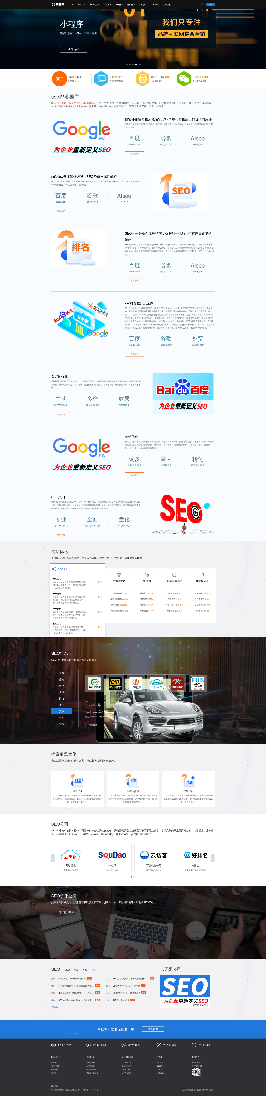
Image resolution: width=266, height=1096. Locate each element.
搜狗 (93, 969)
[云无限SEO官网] (57, 4)
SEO (67, 969)
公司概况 (160, 1062)
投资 (61, 692)
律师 (61, 717)
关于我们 (167, 4)
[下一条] (212, 38)
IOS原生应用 (126, 1069)
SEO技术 (143, 4)
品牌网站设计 (91, 1066)
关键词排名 (55, 1066)
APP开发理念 (126, 1073)
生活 (61, 704)
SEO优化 (160, 1066)
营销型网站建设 (92, 1073)
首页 (72, 4)
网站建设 (107, 4)
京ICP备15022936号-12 (92, 1090)
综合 (61, 724)
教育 (61, 673)
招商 (61, 679)
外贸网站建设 (91, 1069)
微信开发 (131, 4)
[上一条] (54, 38)
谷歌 (84, 969)
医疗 (61, 685)
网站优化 (81, 4)
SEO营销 (155, 4)
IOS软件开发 (126, 1062)
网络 (61, 698)
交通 (61, 711)
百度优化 (54, 1073)
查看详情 (134, 153)
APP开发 (119, 4)
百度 (75, 969)
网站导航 (54, 1086)
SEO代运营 (94, 4)
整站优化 (54, 1062)
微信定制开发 (197, 1062)
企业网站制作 (91, 1062)
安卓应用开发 (126, 1066)
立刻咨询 (153, 1029)
